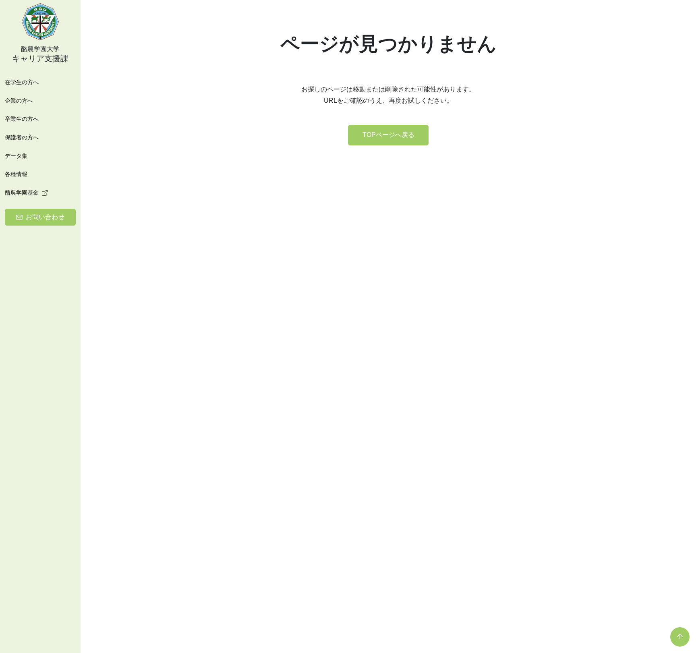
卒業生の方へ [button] (22, 119)
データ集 (16, 156)
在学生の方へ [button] (22, 82)
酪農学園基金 (22, 192)
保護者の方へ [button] (22, 137)
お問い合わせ (45, 217)
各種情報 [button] (16, 174)
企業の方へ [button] (19, 100)
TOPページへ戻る (388, 134)
